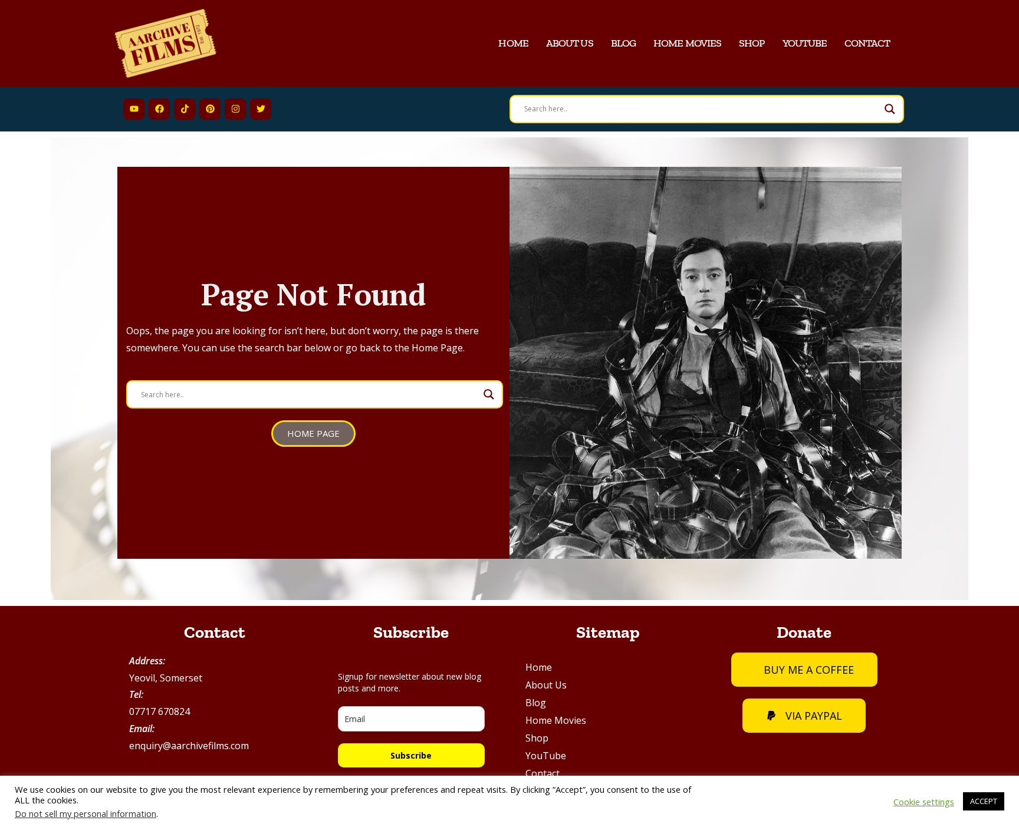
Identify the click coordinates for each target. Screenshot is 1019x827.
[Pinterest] (210, 109)
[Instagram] (235, 109)
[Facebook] (159, 109)
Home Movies (687, 43)
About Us (569, 43)
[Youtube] (133, 109)
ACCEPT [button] (983, 801)
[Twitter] (260, 109)
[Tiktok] (184, 109)
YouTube (805, 43)
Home (513, 43)
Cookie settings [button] (923, 801)
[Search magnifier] (890, 109)
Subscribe (411, 755)
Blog (623, 43)
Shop (751, 43)
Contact (867, 43)
